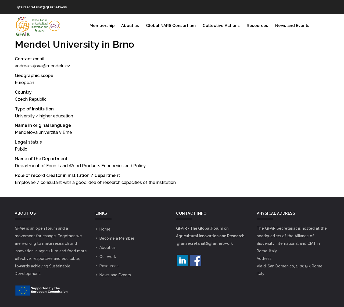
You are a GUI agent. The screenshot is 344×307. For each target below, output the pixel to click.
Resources (257, 25)
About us (130, 25)
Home (104, 229)
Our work (107, 256)
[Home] (37, 25)
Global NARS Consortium (171, 25)
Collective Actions (221, 25)
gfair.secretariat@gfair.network (205, 243)
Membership (102, 25)
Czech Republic (30, 99)
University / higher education (44, 115)
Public (21, 149)
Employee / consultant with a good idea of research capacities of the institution (95, 182)
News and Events (292, 25)
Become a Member (116, 238)
